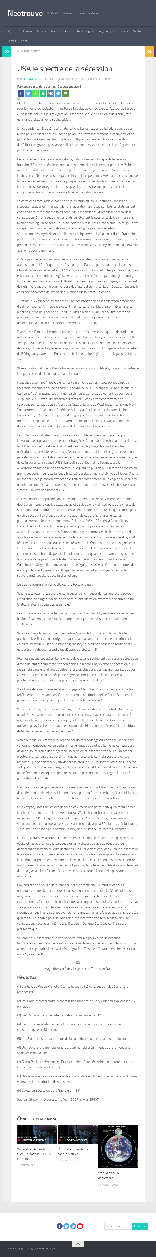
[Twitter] (28, 93)
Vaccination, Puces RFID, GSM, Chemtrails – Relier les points (34, 1154)
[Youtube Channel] (80, 1226)
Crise (68, 31)
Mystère (12, 31)
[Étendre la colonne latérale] (6, 51)
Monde (41, 31)
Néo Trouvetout (33, 78)
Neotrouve (25, 13)
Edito (24, 41)
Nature (55, 31)
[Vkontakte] (50, 93)
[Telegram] (58, 93)
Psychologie (106, 31)
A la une (23, 51)
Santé (137, 31)
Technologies (85, 31)
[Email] (65, 93)
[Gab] (43, 93)
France (27, 31)
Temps (11, 41)
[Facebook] (21, 93)
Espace (123, 31)
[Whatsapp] (35, 93)
